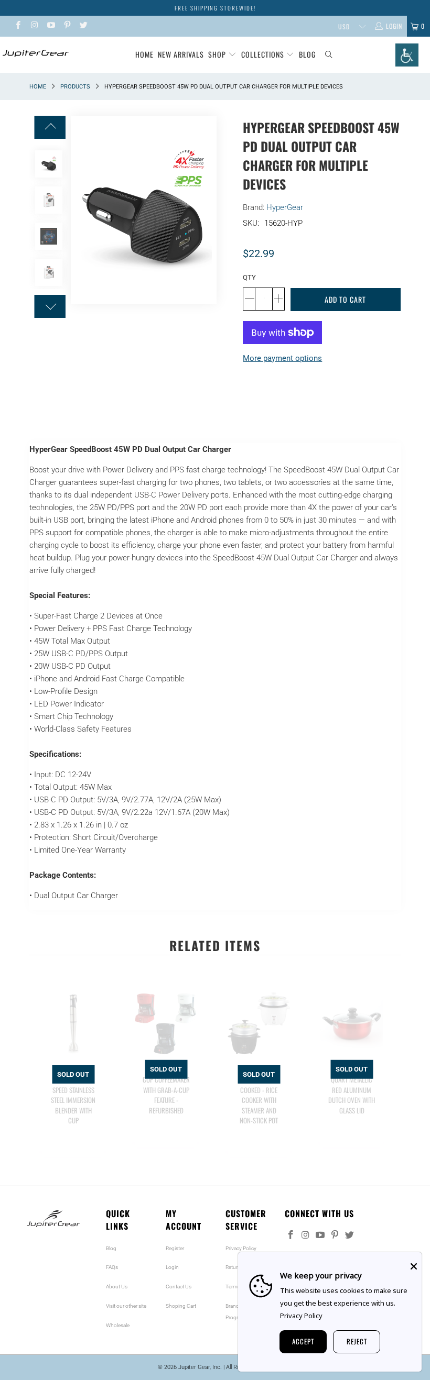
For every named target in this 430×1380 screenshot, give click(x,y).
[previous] (39, 1081)
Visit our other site (126, 1306)
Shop (217, 54)
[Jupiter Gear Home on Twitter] (83, 26)
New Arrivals (181, 54)
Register (175, 1248)
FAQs (112, 1267)
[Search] (329, 55)
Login (172, 1267)
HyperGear (284, 207)
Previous (79, 210)
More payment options (282, 358)
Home (144, 54)
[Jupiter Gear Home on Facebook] (17, 26)
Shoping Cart (181, 1306)
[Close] (413, 1266)
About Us (116, 1286)
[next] (390, 1081)
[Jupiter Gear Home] (34, 53)
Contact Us (178, 1286)
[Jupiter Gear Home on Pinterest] (66, 26)
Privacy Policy (240, 1248)
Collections (263, 54)
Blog (307, 54)
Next (209, 210)
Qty (249, 277)
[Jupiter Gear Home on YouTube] (50, 26)
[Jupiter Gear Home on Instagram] (33, 26)
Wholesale (118, 1325)
